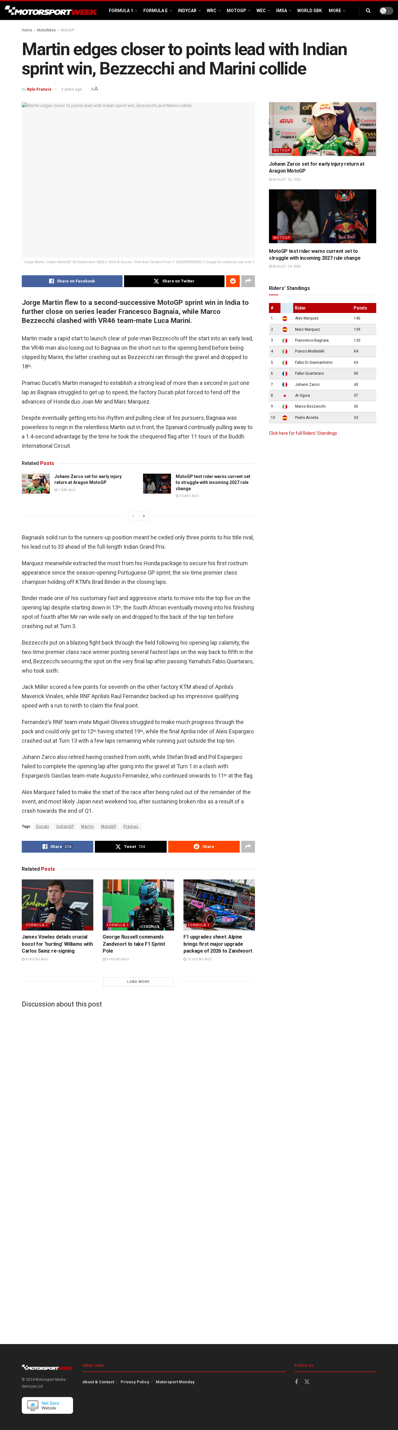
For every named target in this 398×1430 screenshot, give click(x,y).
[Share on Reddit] (233, 281)
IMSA (281, 10)
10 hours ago (199, 959)
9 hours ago (117, 959)
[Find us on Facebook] (296, 1382)
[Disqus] (138, 1090)
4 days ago (188, 496)
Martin (87, 826)
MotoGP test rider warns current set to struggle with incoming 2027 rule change (213, 482)
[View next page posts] (144, 516)
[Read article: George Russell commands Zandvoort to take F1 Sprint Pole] (138, 904)
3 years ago (71, 89)
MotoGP (236, 10)
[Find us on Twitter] (307, 1382)
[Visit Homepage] (51, 10)
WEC (261, 10)
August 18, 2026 (286, 266)
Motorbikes (46, 30)
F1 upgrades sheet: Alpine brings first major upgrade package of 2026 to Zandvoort (217, 944)
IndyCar (187, 10)
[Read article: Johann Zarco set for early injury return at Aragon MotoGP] (36, 484)
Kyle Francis (39, 89)
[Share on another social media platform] (248, 281)
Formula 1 (121, 10)
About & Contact (98, 1382)
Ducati (42, 826)
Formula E (155, 10)
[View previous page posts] (132, 516)
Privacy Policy (135, 1382)
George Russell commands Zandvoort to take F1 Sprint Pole (134, 944)
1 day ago (66, 490)
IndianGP (65, 826)
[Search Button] (368, 10)
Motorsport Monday (175, 1382)
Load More (138, 982)
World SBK (309, 10)
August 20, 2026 (286, 180)
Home (27, 30)
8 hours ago (36, 959)
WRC (211, 10)
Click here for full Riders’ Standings (303, 433)
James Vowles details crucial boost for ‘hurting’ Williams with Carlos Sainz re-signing (57, 944)
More (335, 10)
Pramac (131, 826)
